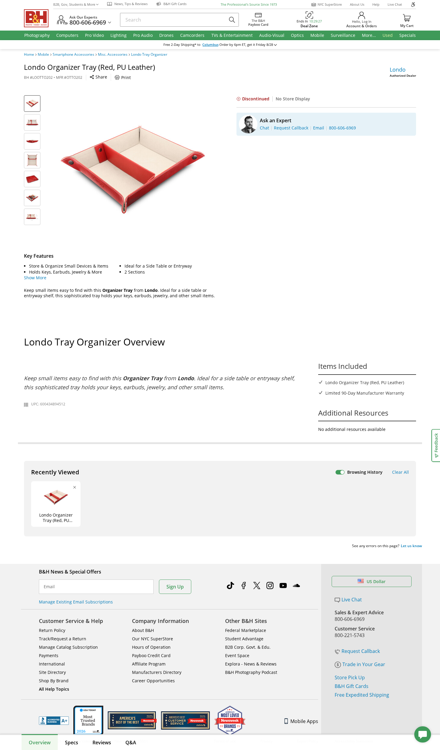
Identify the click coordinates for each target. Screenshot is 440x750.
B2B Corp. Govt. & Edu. (248, 647)
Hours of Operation (151, 647)
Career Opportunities (153, 680)
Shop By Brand (54, 680)
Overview (40, 742)
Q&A (130, 742)
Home (29, 54)
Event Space (237, 655)
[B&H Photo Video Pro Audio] (38, 18)
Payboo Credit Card (151, 655)
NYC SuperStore (330, 4)
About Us (357, 4)
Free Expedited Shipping (362, 695)
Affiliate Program (149, 664)
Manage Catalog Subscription (68, 647)
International (52, 664)
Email (49, 587)
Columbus (210, 45)
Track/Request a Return (62, 639)
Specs (71, 742)
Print (126, 77)
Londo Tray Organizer (149, 54)
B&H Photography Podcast (251, 672)
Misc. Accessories (113, 54)
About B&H (143, 630)
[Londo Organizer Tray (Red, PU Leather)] (133, 170)
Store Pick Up (350, 677)
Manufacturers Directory (156, 672)
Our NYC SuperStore (152, 639)
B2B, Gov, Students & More (74, 4)
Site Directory (52, 672)
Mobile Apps (304, 721)
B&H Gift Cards (351, 686)
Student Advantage (244, 639)
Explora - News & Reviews (251, 664)
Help (376, 4)
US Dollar (376, 581)
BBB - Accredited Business (54, 720)
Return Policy (52, 630)
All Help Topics (54, 689)
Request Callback (361, 651)
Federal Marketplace (245, 630)
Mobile (43, 54)
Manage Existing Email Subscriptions (76, 601)
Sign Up (175, 586)
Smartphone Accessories (73, 54)
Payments (48, 655)
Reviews (101, 742)
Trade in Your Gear (363, 664)
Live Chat (395, 4)
